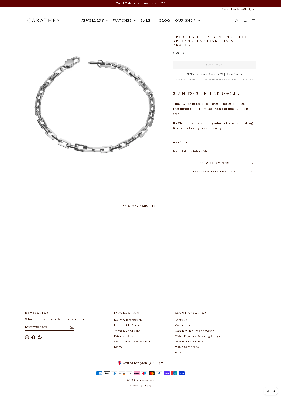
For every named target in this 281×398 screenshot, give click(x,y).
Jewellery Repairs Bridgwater (194, 330)
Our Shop (186, 20)
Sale (146, 20)
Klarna (118, 346)
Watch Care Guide (187, 346)
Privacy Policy (123, 336)
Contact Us (182, 325)
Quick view (52, 266)
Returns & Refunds (126, 325)
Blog (164, 20)
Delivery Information (128, 319)
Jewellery (93, 20)
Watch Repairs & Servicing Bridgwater (200, 336)
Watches (123, 20)
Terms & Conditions (127, 330)
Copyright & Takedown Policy (133, 341)
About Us (181, 319)
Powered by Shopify (140, 385)
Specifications (214, 163)
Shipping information (214, 171)
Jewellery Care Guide (189, 341)
